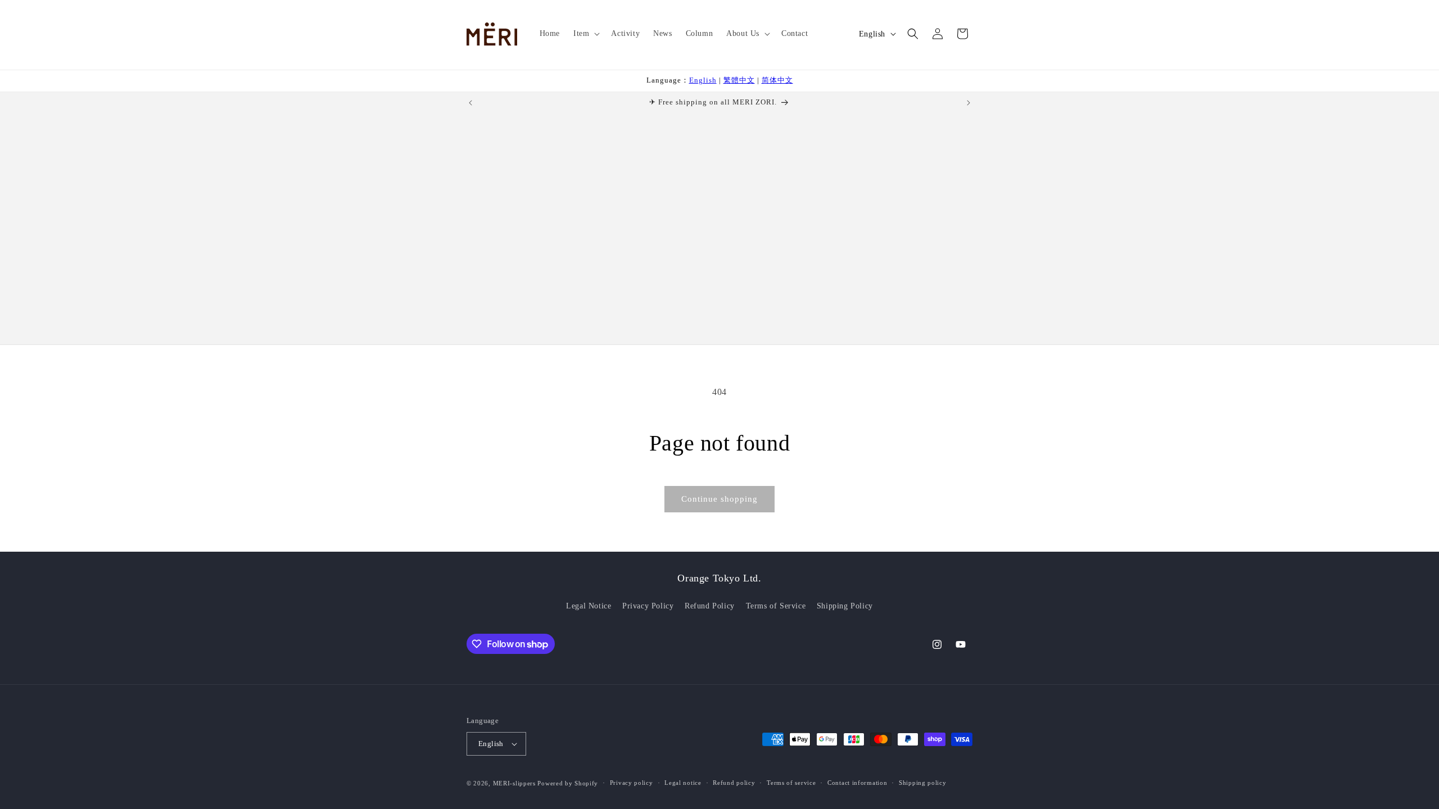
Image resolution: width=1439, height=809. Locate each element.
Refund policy (734, 782)
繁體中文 (739, 80)
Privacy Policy (647, 606)
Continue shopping (719, 498)
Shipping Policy (845, 606)
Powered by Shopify (567, 783)
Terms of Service (776, 606)
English (703, 80)
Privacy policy (631, 782)
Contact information (857, 782)
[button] (585, 34)
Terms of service (791, 782)
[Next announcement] (968, 102)
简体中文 (777, 80)
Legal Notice (588, 606)
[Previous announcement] (470, 102)
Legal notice (682, 782)
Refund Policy (710, 606)
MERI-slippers (514, 783)
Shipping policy (923, 782)
